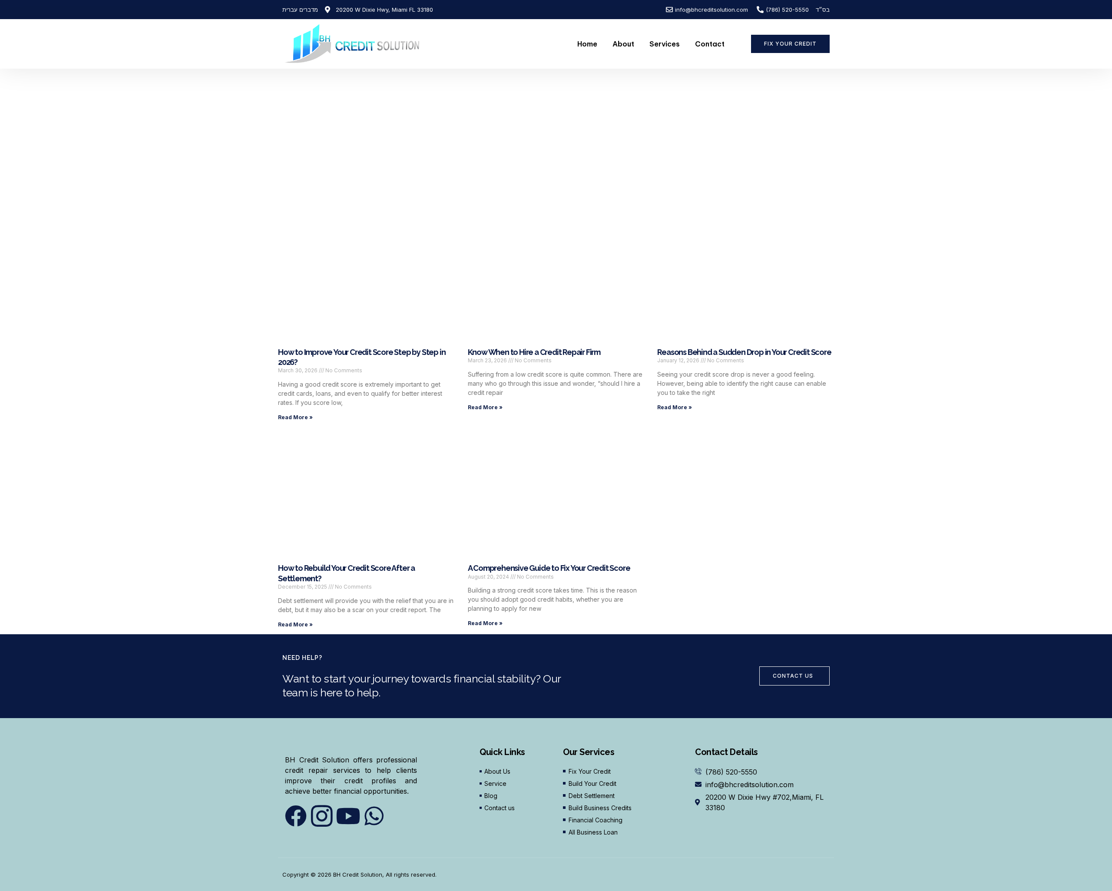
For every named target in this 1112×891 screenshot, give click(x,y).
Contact (710, 44)
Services (664, 44)
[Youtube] (348, 816)
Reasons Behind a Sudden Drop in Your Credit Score (744, 352)
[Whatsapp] (374, 816)
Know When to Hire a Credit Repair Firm (534, 352)
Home (587, 44)
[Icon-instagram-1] (322, 816)
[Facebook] (296, 816)
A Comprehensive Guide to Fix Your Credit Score (549, 568)
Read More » (295, 417)
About (623, 44)
